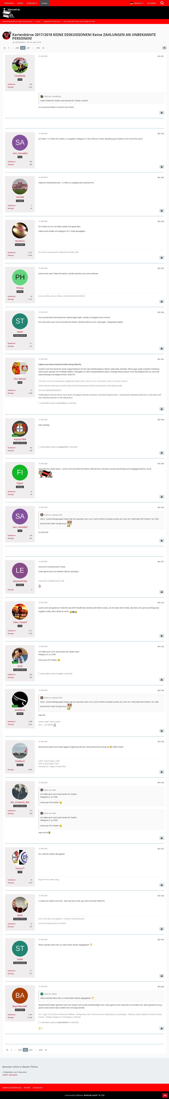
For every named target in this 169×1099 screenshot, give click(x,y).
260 (22, 48)
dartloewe (13, 1075)
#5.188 (161, 419)
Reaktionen (11, 84)
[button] (136, 3)
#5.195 (161, 741)
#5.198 (161, 895)
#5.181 (161, 56)
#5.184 (161, 221)
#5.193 (161, 646)
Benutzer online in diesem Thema (20, 1066)
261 (28, 48)
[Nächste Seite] (43, 48)
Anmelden (151, 3)
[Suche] (162, 3)
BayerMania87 (63, 1022)
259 (17, 48)
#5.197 (161, 848)
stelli (60, 674)
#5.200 (161, 986)
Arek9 (5, 1075)
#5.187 (161, 359)
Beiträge (11, 87)
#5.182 (161, 133)
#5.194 (161, 690)
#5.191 (161, 561)
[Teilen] (164, 48)
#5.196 (161, 782)
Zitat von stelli (50, 790)
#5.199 (161, 939)
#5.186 (161, 312)
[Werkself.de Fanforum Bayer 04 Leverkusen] (84, 13)
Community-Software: (84, 1095)
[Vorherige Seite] (4, 48)
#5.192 (161, 602)
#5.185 (161, 268)
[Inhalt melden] (161, 112)
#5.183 (161, 177)
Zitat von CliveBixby (52, 96)
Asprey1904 (63, 447)
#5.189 (161, 463)
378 (38, 48)
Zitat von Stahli (50, 994)
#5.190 (161, 507)
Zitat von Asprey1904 (53, 515)
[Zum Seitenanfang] (165, 1095)
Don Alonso (62, 403)
